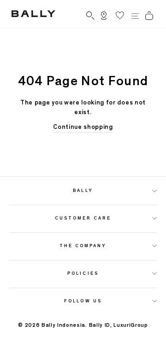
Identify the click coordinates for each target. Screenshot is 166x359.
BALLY (83, 190)
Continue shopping (83, 127)
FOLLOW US (83, 301)
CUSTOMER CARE (83, 218)
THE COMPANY (83, 246)
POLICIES (82, 273)
